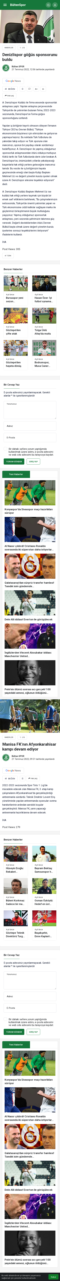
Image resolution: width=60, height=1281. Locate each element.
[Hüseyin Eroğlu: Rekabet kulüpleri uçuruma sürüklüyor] (16, 861)
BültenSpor (18, 5)
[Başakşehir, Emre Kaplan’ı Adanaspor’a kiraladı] (44, 925)
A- (43, 89)
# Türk (8, 256)
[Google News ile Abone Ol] (13, 81)
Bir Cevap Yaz (12, 384)
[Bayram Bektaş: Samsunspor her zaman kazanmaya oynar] (44, 861)
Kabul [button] (53, 1277)
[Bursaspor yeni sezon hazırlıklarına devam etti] (16, 290)
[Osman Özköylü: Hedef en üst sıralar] (44, 893)
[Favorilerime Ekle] (22, 89)
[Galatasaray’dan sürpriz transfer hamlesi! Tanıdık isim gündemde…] (30, 571)
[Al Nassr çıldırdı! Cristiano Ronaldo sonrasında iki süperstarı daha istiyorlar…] (30, 534)
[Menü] (5, 5)
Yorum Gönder (14, 461)
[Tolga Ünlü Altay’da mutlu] (44, 323)
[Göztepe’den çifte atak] (16, 323)
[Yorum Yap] (29, 89)
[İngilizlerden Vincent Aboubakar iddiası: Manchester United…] (30, 641)
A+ (36, 89)
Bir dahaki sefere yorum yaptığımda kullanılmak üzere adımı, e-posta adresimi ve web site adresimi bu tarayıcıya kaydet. (31, 452)
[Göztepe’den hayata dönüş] (16, 355)
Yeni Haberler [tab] (16, 474)
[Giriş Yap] (55, 5)
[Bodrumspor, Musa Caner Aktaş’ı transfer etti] (44, 355)
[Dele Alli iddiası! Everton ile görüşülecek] (30, 605)
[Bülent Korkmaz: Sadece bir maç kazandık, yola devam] (16, 893)
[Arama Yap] (48, 5)
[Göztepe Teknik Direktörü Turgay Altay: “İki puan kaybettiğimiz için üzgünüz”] (16, 925)
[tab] (44, 474)
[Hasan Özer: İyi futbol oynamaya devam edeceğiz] (44, 290)
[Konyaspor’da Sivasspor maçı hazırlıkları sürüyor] (30, 497)
